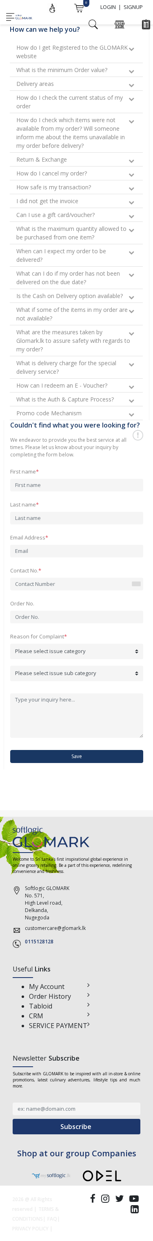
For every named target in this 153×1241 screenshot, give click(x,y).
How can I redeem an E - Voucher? (61, 385)
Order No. (22, 603)
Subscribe (76, 1126)
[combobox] (136, 584)
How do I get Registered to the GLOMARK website (72, 52)
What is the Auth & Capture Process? (65, 399)
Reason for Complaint (38, 636)
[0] (79, 7)
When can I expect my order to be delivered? (61, 255)
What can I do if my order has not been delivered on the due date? (68, 278)
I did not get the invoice (47, 201)
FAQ (52, 1218)
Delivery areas (35, 84)
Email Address (29, 537)
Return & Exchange (41, 159)
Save (76, 756)
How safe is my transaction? (53, 187)
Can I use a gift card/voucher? (55, 215)
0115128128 (39, 941)
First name (24, 471)
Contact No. (25, 570)
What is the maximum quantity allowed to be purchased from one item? (71, 233)
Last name (24, 504)
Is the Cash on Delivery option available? (69, 296)
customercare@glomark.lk (55, 928)
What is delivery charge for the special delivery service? (66, 367)
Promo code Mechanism (49, 413)
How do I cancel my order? (51, 173)
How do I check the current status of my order (69, 102)
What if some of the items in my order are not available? (72, 314)
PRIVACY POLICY (30, 1228)
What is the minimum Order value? (61, 70)
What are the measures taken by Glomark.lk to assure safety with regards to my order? (73, 340)
